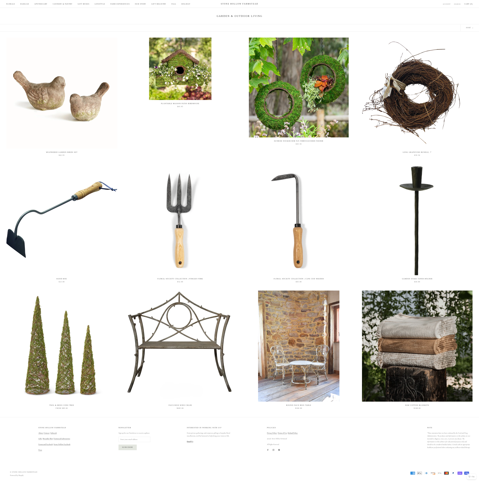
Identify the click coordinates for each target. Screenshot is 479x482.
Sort (469, 28)
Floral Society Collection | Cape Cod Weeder (299, 279)
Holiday (185, 4)
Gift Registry (158, 4)
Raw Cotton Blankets (417, 405)
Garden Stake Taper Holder (417, 279)
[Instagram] (273, 449)
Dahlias (24, 4)
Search (457, 4)
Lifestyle (100, 4)
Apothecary (41, 4)
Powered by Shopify (17, 475)
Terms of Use (282, 433)
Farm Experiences (120, 4)
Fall (174, 4)
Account (447, 4)
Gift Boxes (83, 4)
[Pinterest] (279, 449)
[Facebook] (268, 449)
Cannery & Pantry (62, 4)
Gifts (40, 439)
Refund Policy (293, 433)
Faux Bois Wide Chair (180, 405)
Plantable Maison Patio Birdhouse (180, 103)
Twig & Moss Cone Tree (61, 405)
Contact (47, 433)
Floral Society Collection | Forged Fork (180, 279)
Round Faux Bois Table (298, 405)
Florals (10, 4)
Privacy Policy (272, 433)
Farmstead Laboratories (62, 439)
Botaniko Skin (48, 439)
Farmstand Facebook (45, 444)
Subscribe (127, 447)
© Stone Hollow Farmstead (23, 472)
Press (40, 450)
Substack (54, 433)
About (40, 433)
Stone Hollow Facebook (62, 444)
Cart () (468, 4)
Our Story (140, 4)
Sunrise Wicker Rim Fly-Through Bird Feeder (298, 141)
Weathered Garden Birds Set (61, 152)
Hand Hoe (62, 279)
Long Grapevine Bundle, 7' (417, 152)
